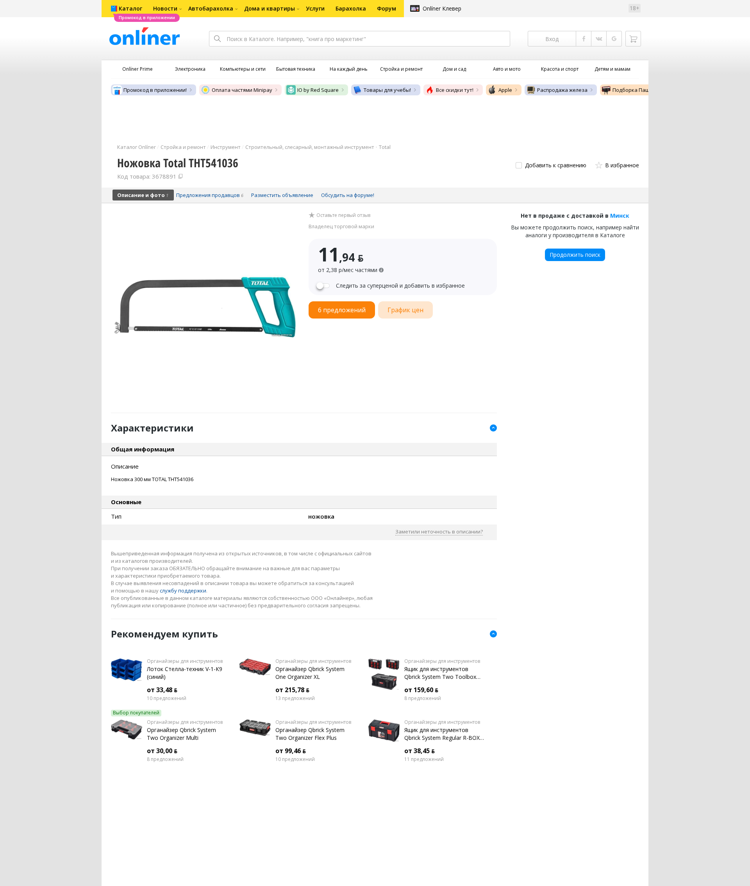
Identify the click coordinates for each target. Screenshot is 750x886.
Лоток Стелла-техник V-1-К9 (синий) (184, 672)
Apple (505, 89)
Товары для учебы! (387, 89)
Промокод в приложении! (155, 89)
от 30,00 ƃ (162, 750)
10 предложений (166, 698)
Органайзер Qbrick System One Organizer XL (310, 672)
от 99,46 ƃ (290, 750)
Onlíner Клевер (442, 8)
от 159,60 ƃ (421, 690)
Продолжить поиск (575, 254)
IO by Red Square (318, 89)
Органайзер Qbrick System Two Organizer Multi (181, 733)
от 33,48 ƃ (162, 690)
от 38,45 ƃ (419, 750)
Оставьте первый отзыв (343, 215)
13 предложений (295, 698)
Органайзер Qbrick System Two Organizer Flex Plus (310, 733)
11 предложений (424, 759)
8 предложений (422, 698)
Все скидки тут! (454, 89)
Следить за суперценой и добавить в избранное (400, 286)
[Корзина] (633, 39)
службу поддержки (183, 590)
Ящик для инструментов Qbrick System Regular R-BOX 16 (442, 734)
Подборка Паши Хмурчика (645, 89)
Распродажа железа (562, 89)
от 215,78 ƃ (292, 690)
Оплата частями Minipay (242, 89)
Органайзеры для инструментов (185, 661)
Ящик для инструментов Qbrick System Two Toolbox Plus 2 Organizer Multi (440, 673)
